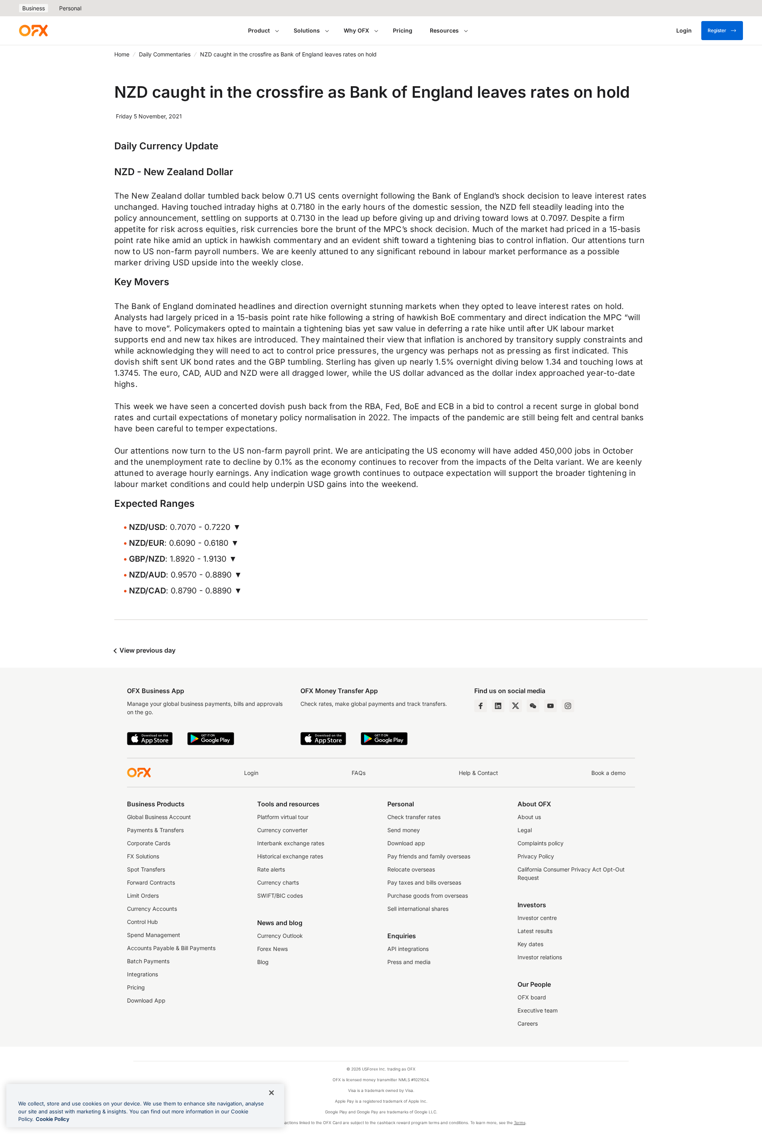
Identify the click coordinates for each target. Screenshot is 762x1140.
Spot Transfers (146, 869)
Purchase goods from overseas (427, 895)
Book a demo (608, 772)
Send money (403, 830)
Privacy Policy (536, 856)
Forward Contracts (151, 882)
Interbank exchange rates (290, 843)
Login (251, 772)
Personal (70, 8)
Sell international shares (417, 908)
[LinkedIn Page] (498, 705)
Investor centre (537, 917)
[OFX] (33, 31)
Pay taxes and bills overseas (424, 882)
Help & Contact (478, 772)
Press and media (409, 961)
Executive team (538, 1010)
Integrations (142, 974)
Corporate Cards (148, 843)
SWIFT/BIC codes (280, 895)
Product (259, 30)
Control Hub (142, 921)
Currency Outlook (280, 935)
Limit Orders (143, 895)
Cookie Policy (52, 1119)
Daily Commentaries (164, 54)
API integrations (408, 948)
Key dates (530, 944)
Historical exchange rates (290, 856)
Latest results (535, 930)
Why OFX (356, 30)
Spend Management (153, 934)
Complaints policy (541, 843)
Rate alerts (271, 869)
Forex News (272, 948)
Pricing (402, 30)
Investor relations (540, 957)
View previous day (146, 650)
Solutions (307, 30)
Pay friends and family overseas (428, 856)
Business (33, 8)
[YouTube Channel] (550, 705)
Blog (263, 961)
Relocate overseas (411, 869)
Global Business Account (159, 816)
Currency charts (278, 882)
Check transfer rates (414, 816)
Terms (519, 1122)
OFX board (532, 997)
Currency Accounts (152, 908)
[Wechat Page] (533, 705)
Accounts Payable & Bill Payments (171, 948)
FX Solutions (143, 856)
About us (529, 816)
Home (121, 54)
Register (717, 30)
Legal (525, 830)
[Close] (271, 1092)
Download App (146, 1000)
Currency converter (282, 830)
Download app (406, 843)
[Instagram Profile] (568, 705)
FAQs (359, 772)
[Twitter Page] (515, 705)
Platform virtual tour (282, 816)
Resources (444, 30)
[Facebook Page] (480, 705)
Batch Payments (148, 961)
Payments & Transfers (155, 830)
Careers (528, 1023)
